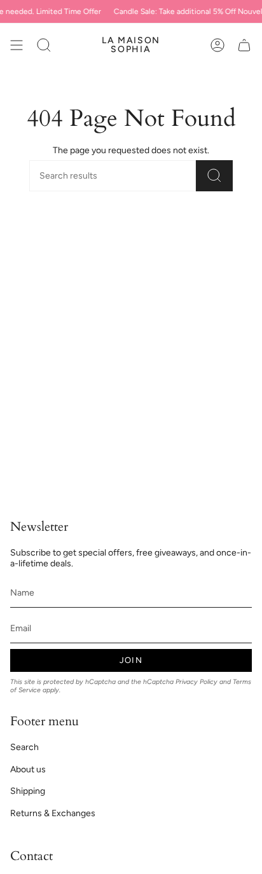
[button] (44, 45)
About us (28, 769)
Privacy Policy (196, 682)
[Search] (214, 175)
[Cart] (244, 45)
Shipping (27, 791)
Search (24, 747)
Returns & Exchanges (52, 813)
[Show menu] (16, 45)
